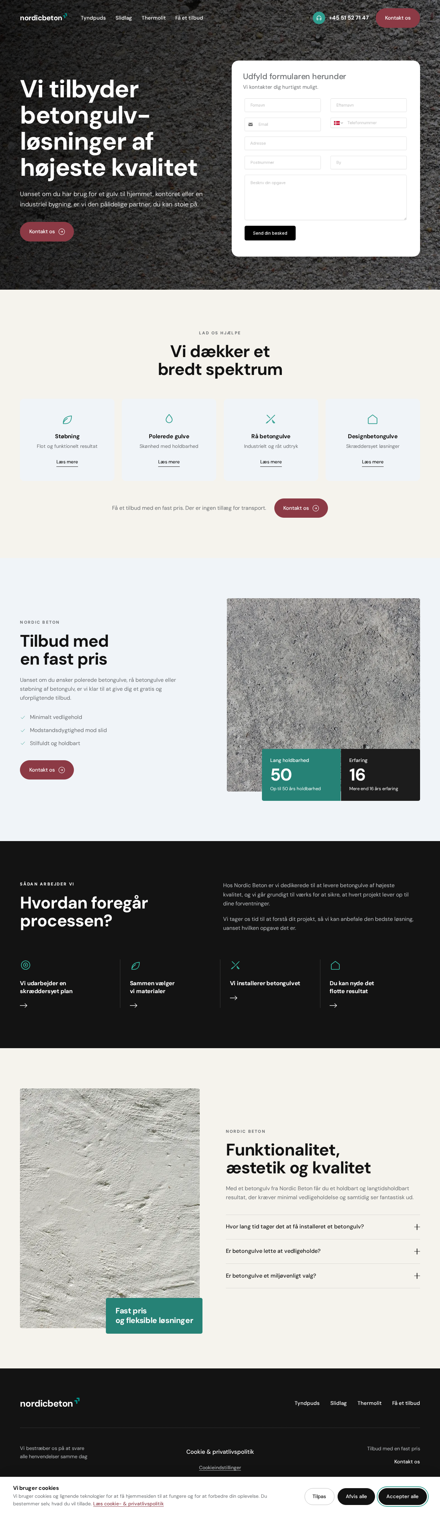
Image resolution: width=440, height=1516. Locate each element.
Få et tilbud (189, 17)
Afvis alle (356, 1496)
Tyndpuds (93, 17)
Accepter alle (402, 1496)
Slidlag (124, 17)
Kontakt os (398, 17)
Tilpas (319, 1496)
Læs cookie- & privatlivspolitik (128, 1504)
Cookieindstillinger (220, 1467)
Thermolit (154, 17)
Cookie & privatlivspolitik (220, 1451)
